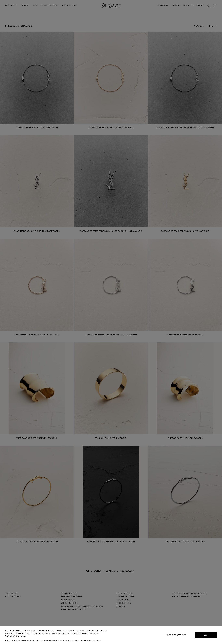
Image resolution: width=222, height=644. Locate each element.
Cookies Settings (176, 635)
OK (205, 635)
